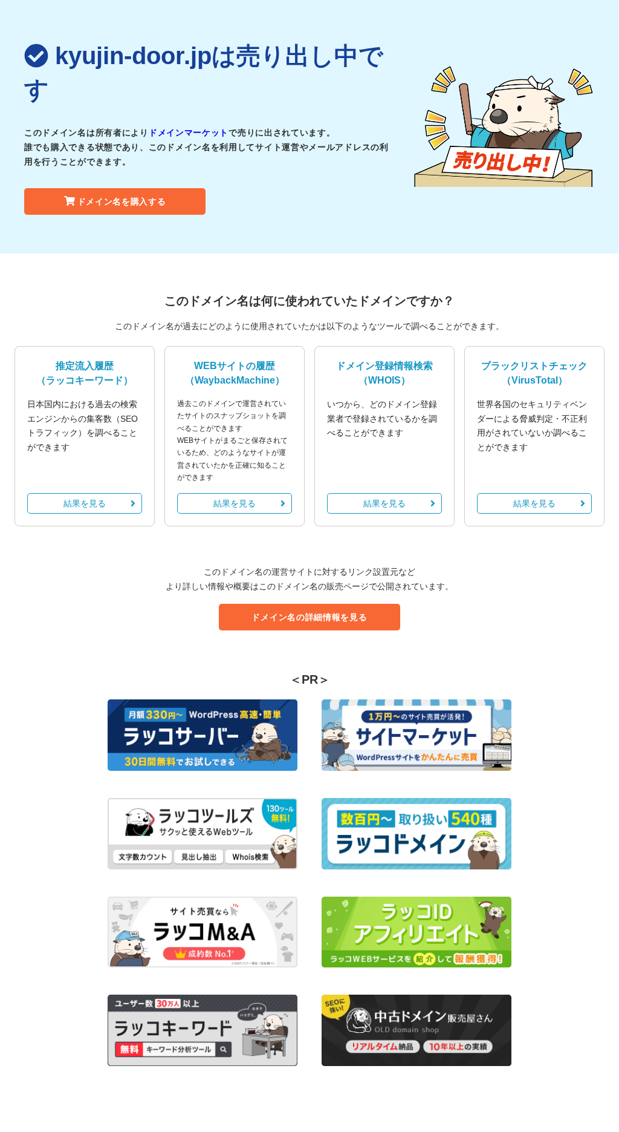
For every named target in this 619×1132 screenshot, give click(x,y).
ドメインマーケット (188, 132)
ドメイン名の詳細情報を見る (309, 617)
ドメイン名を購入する (121, 201)
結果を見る (84, 503)
